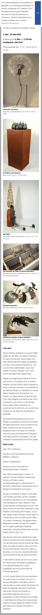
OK (38, 13)
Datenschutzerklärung (10, 23)
